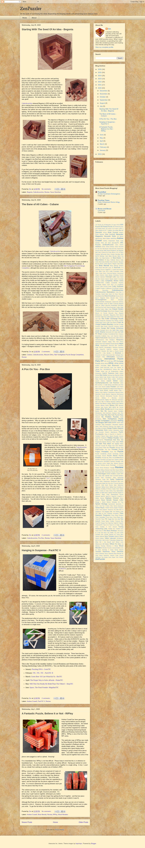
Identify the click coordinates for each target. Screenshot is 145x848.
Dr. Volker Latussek (104, 305)
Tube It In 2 (112, 525)
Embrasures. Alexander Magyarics (105, 315)
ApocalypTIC (115, 242)
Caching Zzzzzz (100, 269)
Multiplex (97, 409)
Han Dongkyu (110, 339)
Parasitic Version (118, 436)
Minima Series (105, 405)
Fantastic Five (110, 320)
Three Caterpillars (100, 517)
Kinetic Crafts (111, 377)
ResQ (101, 467)
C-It (122, 267)
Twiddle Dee (111, 528)
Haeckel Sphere (118, 336)
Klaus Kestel (99, 379)
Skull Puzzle (109, 485)
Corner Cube (99, 286)
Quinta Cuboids (119, 459)
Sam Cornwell (114, 475)
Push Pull (113, 451)
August (102, 103)
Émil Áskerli (119, 315)
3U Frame (108, 228)
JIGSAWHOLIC (107, 369)
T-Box (111, 506)
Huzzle (121, 351)
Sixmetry (120, 483)
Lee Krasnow (114, 383)
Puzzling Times (103, 200)
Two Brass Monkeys (110, 530)
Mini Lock (98, 401)
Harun (121, 341)
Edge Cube (108, 309)
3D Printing (98, 228)
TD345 (107, 507)
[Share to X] (60, 189)
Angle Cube (119, 240)
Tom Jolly (117, 519)
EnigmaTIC (113, 316)
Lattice (121, 381)
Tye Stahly (110, 532)
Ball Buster (106, 248)
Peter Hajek (115, 441)
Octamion (98, 424)
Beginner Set (114, 250)
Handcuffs (98, 341)
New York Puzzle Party (115, 415)
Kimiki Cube (103, 377)
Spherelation (119, 490)
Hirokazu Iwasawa (118, 347)
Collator (97, 280)
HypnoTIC (98, 353)
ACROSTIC (62, 569)
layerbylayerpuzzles (101, 383)
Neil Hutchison (107, 413)
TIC (106, 519)
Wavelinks (113, 540)
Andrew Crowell (32, 701)
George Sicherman (116, 328)
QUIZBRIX (107, 461)
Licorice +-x (101, 384)
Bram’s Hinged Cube (114, 263)
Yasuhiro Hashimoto (102, 551)
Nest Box (120, 413)
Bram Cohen (103, 263)
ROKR (108, 473)
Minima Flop (98, 403)
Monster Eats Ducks (101, 407)
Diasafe (112, 298)
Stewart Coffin (118, 500)
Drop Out (100, 307)
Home (24, 18)
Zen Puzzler (119, 557)
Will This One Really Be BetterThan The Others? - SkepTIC (51, 684)
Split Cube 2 (105, 492)
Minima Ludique (107, 403)
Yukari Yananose (104, 555)
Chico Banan (108, 275)
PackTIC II (113, 434)
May (101, 138)
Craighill (97, 288)
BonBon (107, 262)
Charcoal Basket (111, 273)
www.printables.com (117, 548)
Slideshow (120, 485)
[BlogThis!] (58, 189)
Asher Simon (105, 246)
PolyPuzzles (99, 449)
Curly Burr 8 (119, 292)
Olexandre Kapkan (117, 424)
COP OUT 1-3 (111, 284)
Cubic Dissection (101, 290)
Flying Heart (98, 322)
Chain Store (102, 273)
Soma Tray (112, 490)
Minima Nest (115, 403)
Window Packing (100, 546)
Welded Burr (119, 540)
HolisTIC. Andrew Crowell (115, 349)
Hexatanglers (108, 347)
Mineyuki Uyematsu (117, 399)
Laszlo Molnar (100, 381)
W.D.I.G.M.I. (98, 540)
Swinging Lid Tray (117, 502)
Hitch (96, 349)
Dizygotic (120, 299)
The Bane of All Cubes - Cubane (40, 204)
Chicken (102, 275)
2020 (100, 88)
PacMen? (98, 436)
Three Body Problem (117, 515)
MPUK (114, 407)
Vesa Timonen (109, 536)
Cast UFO (106, 271)
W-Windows (120, 538)
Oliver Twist (98, 426)
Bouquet (121, 262)
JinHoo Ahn (116, 369)
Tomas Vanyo (105, 521)
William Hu (113, 544)
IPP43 (121, 363)
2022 (100, 82)
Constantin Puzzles (117, 282)
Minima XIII (114, 405)
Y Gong (110, 549)
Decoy (118, 296)
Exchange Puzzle (116, 318)
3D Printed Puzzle (106, 226)
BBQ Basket (107, 250)
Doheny (121, 301)
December (104, 91)
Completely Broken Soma (114, 281)
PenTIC (101, 440)
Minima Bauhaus (111, 401)
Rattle (108, 463)
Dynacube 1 (113, 307)
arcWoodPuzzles (108, 245)
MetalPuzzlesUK (99, 399)
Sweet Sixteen (106, 502)
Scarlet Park (99, 477)
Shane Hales (99, 481)
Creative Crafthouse (106, 288)
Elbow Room (111, 311)
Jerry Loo (113, 367)
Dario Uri (111, 294)
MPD (110, 407)
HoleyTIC (102, 349)
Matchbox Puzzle (100, 394)
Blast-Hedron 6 (100, 260)
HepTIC (101, 347)
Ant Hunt (108, 242)
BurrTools (117, 267)
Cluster (103, 279)
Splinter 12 (98, 492)
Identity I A (110, 353)
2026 (100, 69)
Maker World (99, 390)
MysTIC (112, 409)
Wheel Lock (119, 542)
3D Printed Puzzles (118, 226)
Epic (99, 318)
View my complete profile (104, 47)
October (103, 97)
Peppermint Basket (100, 441)
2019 (100, 154)
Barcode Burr (113, 248)
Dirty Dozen (119, 298)
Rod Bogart (102, 474)
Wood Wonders (63, 814)
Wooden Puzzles (107, 548)
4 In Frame (115, 228)
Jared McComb (104, 367)
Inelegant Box (119, 355)
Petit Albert (107, 444)
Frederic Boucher (107, 324)
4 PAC (120, 228)
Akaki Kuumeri (113, 232)
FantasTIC (102, 320)
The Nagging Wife (107, 511)
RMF (103, 472)
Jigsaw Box (98, 369)
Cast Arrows (119, 269)
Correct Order (107, 286)
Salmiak (107, 475)
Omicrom (105, 426)
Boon (111, 262)
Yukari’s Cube (114, 555)
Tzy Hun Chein (118, 532)
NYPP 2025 (120, 422)
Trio (106, 523)
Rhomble (97, 470)
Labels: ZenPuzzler (117, 379)
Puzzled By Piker (107, 457)
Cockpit (121, 279)
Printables (105, 451)
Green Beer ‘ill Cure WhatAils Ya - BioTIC (46, 677)
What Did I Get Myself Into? (105, 542)
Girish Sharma (100, 332)
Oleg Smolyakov (106, 424)
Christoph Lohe (111, 277)
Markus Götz (99, 392)
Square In (120, 492)
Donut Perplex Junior (101, 303)
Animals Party (99, 242)
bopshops (79, 843)
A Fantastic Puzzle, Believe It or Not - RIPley (47, 713)
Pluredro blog (119, 447)
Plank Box (106, 447)
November (104, 94)
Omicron (111, 426)
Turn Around (113, 526)
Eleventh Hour (113, 313)
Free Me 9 (116, 324)
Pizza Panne (99, 447)
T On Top (101, 506)
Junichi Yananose (108, 373)
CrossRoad (115, 288)
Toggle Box (111, 519)
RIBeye (103, 470)
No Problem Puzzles (110, 417)
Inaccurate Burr (110, 355)
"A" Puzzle (98, 224)
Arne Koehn (119, 244)
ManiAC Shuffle (108, 390)
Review (47, 192)
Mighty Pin (108, 399)
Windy (116, 546)
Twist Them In (99, 530)
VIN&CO (116, 536)
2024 (100, 75)
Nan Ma (104, 411)
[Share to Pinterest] (64, 189)
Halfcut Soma (119, 337)
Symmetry (119, 504)
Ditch (112, 299)
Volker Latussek (110, 538)
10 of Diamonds (106, 224)
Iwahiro (97, 365)
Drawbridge (114, 305)
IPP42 (116, 363)
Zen (109, 29)
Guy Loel (110, 336)
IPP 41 (106, 361)
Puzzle (120, 451)
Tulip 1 (118, 525)
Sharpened (114, 481)
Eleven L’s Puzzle (101, 313)
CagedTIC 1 (108, 269)
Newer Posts (27, 822)
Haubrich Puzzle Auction (112, 343)
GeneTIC (111, 326)
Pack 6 (107, 434)
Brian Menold (42, 814)
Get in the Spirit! (110, 330)
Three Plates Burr (118, 517)
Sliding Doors (105, 487)
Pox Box (41, 538)
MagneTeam (113, 388)
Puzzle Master (112, 455)
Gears (106, 326)
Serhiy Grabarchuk (116, 479)
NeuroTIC (98, 415)
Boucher (116, 262)
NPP (106, 422)
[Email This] (56, 189)
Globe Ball (117, 332)
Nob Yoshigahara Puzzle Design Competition (69, 355)
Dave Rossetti (119, 294)
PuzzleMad (102, 192)
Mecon (97, 398)
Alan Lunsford (110, 234)
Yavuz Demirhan (55, 192)
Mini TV (104, 401)
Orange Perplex (112, 428)
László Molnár (112, 381)
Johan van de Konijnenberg (109, 371)
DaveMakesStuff (100, 296)
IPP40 (106, 363)
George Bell (105, 328)
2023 (100, 79)
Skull (102, 485)
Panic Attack (109, 436)
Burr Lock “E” (109, 267)
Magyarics (120, 388)
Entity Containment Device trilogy (109, 202)
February (103, 147)
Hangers (104, 341)
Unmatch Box (99, 534)
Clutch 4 (116, 279)
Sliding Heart (113, 487)
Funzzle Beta (99, 326)
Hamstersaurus (99, 339)
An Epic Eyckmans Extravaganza (109, 194)
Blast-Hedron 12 (107, 258)
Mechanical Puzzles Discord (114, 396)
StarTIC (103, 496)
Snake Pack (115, 489)
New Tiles (104, 415)
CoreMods (120, 284)
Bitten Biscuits (113, 256)
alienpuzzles (98, 238)
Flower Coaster (119, 320)
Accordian (115, 230)
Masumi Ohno (48, 355)
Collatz (102, 280)
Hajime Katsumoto (101, 338)
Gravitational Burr (113, 334)
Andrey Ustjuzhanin (109, 240)
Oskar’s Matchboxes (111, 432)
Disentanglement (100, 300)
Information (111, 357)
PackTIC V (41, 701)
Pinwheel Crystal (100, 445)
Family (97, 320)
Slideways (98, 487)
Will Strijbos (106, 544)
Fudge (121, 324)
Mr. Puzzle (120, 407)
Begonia (29, 192)
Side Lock (120, 481)
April (101, 141)
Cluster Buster (109, 279)
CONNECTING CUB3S (102, 282)
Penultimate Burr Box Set (113, 440)
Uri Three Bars (118, 534)
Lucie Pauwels (111, 386)
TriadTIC (97, 523)
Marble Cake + (118, 390)
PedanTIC (104, 438)
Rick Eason (116, 470)
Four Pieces (113, 322)
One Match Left (118, 426)
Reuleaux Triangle (109, 467)
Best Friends (111, 254)
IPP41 (111, 363)
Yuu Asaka (105, 557)
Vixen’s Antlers (99, 538)
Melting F (105, 398)
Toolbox (112, 521)
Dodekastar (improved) (111, 301)
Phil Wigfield (115, 443)
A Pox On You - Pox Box (36, 369)
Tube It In (106, 525)
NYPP (114, 422)
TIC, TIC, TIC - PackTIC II (43, 673)
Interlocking (98, 359)
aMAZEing (113, 238)
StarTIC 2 (108, 496)
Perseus (109, 441)
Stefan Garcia (99, 498)
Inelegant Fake (100, 356)
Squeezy (97, 494)
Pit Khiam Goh (110, 445)
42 (104, 230)
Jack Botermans (113, 365)
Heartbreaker (104, 345)
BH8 (122, 254)
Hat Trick (102, 343)
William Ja (120, 544)
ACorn (105, 232)
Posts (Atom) (59, 829)
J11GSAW (103, 365)
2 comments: (46, 351)
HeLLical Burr (113, 345)
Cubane (29, 355)
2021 (100, 85)
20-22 (118, 224)
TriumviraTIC (99, 525)
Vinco (121, 536)
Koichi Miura (107, 379)
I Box (104, 353)
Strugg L (98, 502)
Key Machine (116, 375)
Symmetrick (111, 504)
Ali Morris (120, 236)
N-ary (116, 409)
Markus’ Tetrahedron (109, 392)
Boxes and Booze (104, 209)
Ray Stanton (114, 463)
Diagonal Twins (104, 298)
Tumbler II (103, 526)
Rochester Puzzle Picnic (112, 472)
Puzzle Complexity (100, 453)
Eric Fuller (105, 318)
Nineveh (97, 417)
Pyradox (97, 459)
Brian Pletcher (114, 265)
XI (96, 549)
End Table (107, 316)
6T (105, 230)
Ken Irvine (103, 375)
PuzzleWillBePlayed (117, 457)
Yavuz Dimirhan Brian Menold (113, 553)
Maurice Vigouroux (111, 394)
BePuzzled (103, 254)
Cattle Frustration (114, 271)
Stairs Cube (105, 494)
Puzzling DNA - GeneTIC (41, 669)
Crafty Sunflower (117, 286)
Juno (116, 373)
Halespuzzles (112, 337)
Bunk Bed (102, 267)
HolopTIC (98, 351)
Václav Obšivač (99, 536)
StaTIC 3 (120, 496)
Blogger (93, 843)
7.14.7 (48, 478)
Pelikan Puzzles (113, 438)
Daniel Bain (104, 294)
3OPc (103, 228)
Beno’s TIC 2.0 (116, 252)
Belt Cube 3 (98, 252)
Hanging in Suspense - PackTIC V (41, 550)
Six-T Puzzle (114, 483)
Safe (103, 475)
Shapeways (107, 481)
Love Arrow (101, 210)
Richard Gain (108, 470)
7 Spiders (109, 230)
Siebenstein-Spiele (100, 483)
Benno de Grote (106, 252)
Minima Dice (119, 401)
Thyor (102, 519)
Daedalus (98, 294)
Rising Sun (98, 472)
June (102, 135)
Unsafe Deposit (108, 534)
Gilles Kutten (119, 330)
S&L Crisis (98, 475)
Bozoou (97, 263)
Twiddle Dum (119, 528)
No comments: (47, 189)
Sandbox (120, 475)
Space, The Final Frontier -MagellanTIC (44, 687)
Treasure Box (119, 521)
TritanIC (121, 523)
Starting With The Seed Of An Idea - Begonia (47, 29)
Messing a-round (117, 398)
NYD (110, 422)
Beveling (117, 254)
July (101, 106)
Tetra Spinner (103, 509)
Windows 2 (109, 546)
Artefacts (98, 246)
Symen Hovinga (101, 504)
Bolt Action (102, 262)
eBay (118, 307)
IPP (102, 361)
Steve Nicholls (106, 500)
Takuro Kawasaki (118, 506)
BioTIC (97, 256)
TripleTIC (115, 523)
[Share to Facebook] (62, 189)
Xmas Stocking (102, 549)
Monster (121, 405)
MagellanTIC (106, 388)
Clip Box (97, 279)
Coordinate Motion (100, 284)
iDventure (118, 353)
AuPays (112, 246)
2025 (100, 72)
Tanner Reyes (100, 508)
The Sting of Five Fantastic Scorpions (107, 513)
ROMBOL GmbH (115, 473)
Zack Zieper (111, 557)
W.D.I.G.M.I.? (106, 540)
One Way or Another (101, 428)
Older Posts (83, 822)
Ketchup (110, 375)
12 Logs (113, 224)
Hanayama (119, 340)
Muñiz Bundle (105, 409)
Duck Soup (106, 307)
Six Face (108, 483)
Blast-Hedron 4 (118, 258)
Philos (121, 443)
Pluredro (112, 447)
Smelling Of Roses (106, 489)
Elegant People (119, 311)
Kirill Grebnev (119, 377)
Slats (115, 485)
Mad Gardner (99, 388)
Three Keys (109, 517)
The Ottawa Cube (118, 511)
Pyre (112, 459)
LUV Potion (120, 386)
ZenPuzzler (30, 9)
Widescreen (98, 544)
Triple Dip (110, 523)
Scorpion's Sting (110, 477)
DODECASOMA (99, 301)
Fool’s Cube (106, 322)
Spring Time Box (113, 492)
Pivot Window (119, 445)
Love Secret (101, 386)
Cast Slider (98, 271)
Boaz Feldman (111, 260)
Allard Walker (106, 238)
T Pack (107, 506)
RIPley (55, 814)
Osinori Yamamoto (113, 430)
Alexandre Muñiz (110, 236)
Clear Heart (120, 277)
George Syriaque (100, 330)
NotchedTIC (113, 420)
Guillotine (103, 336)
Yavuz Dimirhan (99, 553)
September (104, 100)
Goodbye (105, 334)
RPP (122, 473)
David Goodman (110, 296)
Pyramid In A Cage (105, 459)
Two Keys (104, 532)
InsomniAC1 (120, 356)
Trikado (103, 523)
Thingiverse (106, 515)
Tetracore (110, 509)
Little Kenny (108, 384)
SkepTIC (97, 485)
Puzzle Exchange (113, 453)
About (34, 18)
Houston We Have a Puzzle (109, 351)
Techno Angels (113, 507)
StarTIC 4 (114, 496)
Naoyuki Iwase (112, 411)
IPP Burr (110, 361)
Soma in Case (104, 490)
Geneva (116, 326)
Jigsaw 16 (120, 367)
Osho (106, 430)
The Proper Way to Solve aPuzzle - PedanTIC (46, 680)
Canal (114, 269)
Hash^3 (97, 343)
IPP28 (102, 363)
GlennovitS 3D (110, 332)
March (102, 144)
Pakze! (103, 436)
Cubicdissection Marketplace (105, 292)
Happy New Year (113, 341)
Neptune (114, 413)
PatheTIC (98, 438)
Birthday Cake (104, 256)
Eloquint (121, 313)
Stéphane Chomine (112, 498)
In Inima (103, 355)
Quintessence (99, 461)
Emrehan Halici (99, 316)
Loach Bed (114, 384)
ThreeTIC (98, 519)
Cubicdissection (27, 103)
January (103, 150)
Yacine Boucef (119, 549)
